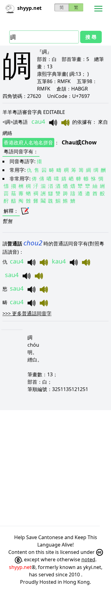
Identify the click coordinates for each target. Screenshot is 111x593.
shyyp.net (20, 567)
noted (88, 559)
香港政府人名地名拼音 (28, 142)
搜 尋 (91, 37)
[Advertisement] (55, 468)
